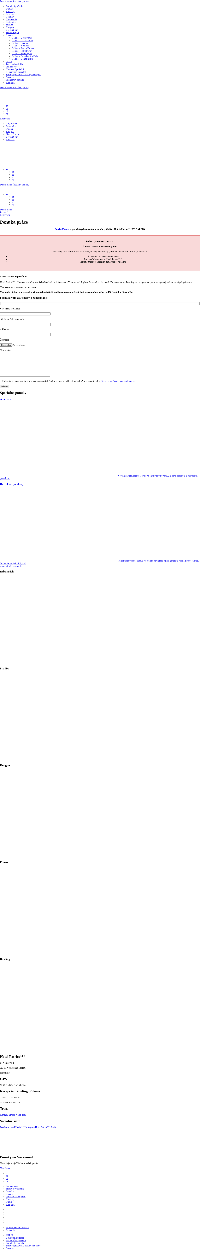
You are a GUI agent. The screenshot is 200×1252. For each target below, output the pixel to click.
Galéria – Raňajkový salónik (25, 56)
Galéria (9, 35)
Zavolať (3, 212)
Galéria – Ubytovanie (22, 38)
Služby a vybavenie (15, 1188)
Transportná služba (14, 64)
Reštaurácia (11, 22)
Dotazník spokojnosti (15, 1196)
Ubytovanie (11, 19)
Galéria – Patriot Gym (22, 51)
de (7, 108)
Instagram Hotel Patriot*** (37, 1127)
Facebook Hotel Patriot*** (12, 1127)
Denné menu (6, 1)
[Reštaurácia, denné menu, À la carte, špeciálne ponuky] (58, 663)
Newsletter (5, 1168)
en (7, 106)
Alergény (10, 82)
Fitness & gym (12, 32)
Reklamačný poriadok (16, 72)
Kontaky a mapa (7, 1115)
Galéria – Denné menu (22, 59)
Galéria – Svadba (20, 43)
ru (7, 113)
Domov (9, 9)
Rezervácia (11, 14)
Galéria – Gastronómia (22, 40)
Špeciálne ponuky (20, 1)
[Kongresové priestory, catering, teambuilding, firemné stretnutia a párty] (58, 856)
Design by (10, 1230)
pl (7, 111)
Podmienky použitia (15, 80)
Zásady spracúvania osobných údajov (23, 74)
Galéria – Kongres (20, 45)
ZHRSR (10, 1235)
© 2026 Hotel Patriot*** (17, 1227)
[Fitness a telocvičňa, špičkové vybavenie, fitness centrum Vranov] (58, 953)
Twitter (54, 1127)
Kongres (10, 27)
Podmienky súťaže (14, 6)
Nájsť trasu (21, 1115)
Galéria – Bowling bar (22, 53)
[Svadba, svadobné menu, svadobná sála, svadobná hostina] (58, 759)
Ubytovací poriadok (15, 69)
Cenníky (10, 16)
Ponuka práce (12, 66)
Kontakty (10, 11)
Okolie (9, 61)
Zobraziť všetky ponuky (11, 566)
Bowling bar (11, 30)
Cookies (9, 77)
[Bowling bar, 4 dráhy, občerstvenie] (58, 1050)
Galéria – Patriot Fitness (23, 48)
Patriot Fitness (62, 229)
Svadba (9, 24)
